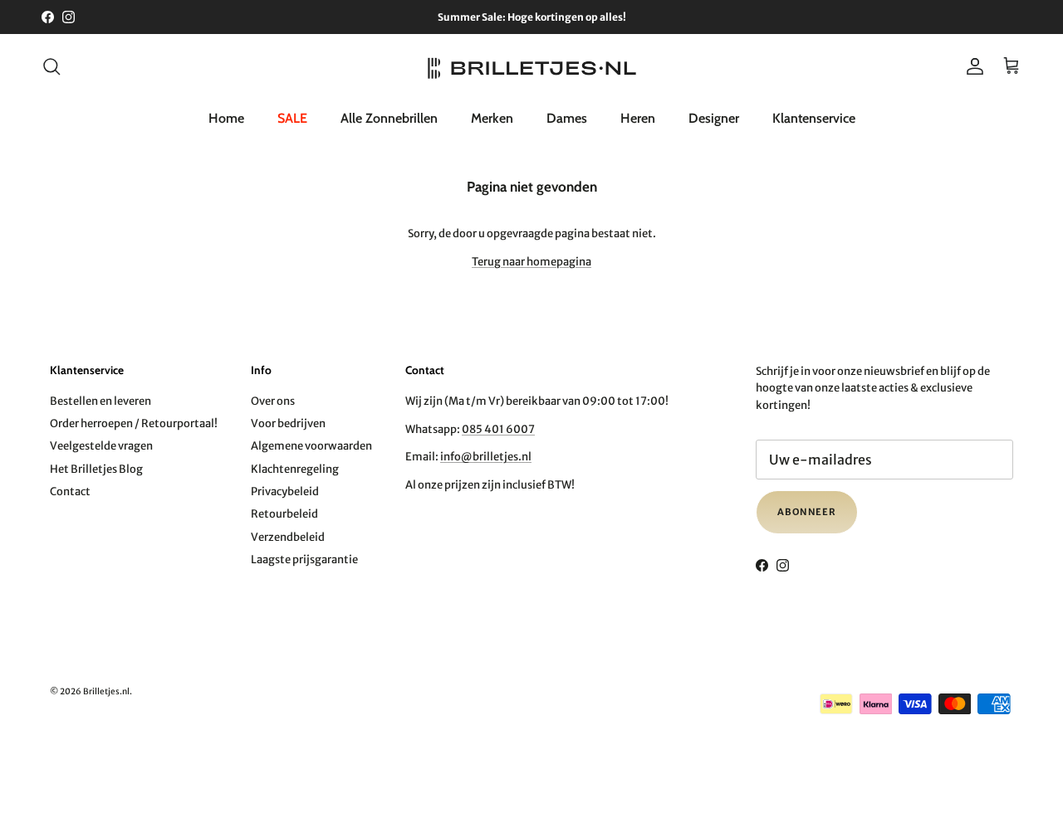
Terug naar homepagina (531, 262)
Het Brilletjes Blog (96, 469)
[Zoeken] (51, 66)
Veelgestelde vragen (101, 446)
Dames (566, 117)
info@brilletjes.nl (486, 457)
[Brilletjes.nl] (532, 67)
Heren (637, 117)
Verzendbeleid (288, 537)
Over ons (273, 401)
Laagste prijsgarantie (304, 559)
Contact (70, 491)
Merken (492, 117)
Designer (713, 117)
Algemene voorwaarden (311, 446)
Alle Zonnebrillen (389, 117)
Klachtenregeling (295, 469)
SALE (292, 117)
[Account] (971, 66)
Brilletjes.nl (106, 691)
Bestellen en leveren (100, 401)
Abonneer (806, 512)
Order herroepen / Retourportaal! (134, 423)
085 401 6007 (498, 429)
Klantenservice (813, 117)
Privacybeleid (285, 491)
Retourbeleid (284, 514)
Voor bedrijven (288, 423)
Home (226, 117)
